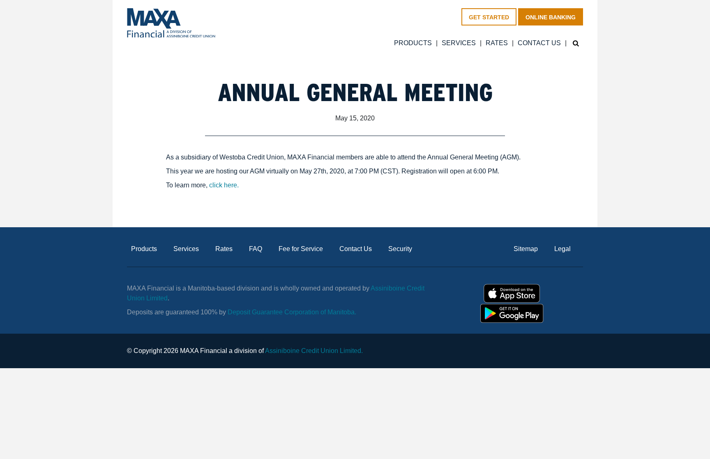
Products (413, 43)
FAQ (255, 248)
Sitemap (526, 248)
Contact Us (539, 43)
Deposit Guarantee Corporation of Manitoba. (293, 312)
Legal (562, 248)
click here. (224, 185)
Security (400, 248)
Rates (497, 43)
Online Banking (551, 17)
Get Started (489, 17)
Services (459, 43)
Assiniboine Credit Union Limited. (314, 350)
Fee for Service (301, 248)
